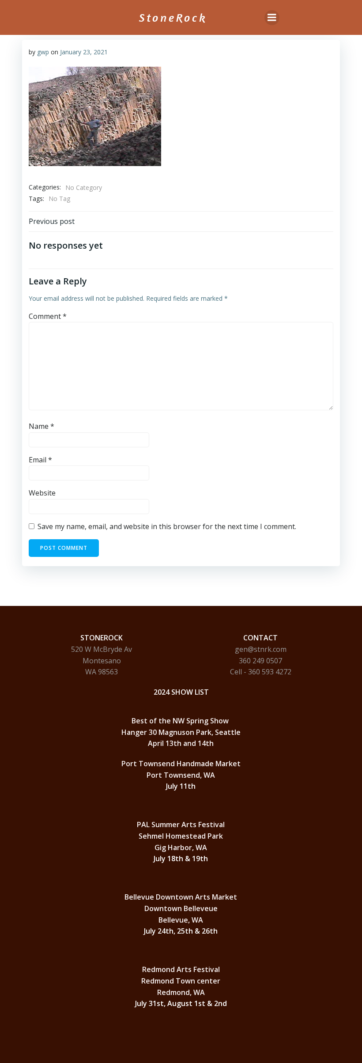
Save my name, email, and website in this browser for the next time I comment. (167, 526)
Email (40, 460)
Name (41, 426)
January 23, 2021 (84, 52)
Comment (48, 316)
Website (42, 493)
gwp (43, 52)
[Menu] (271, 17)
